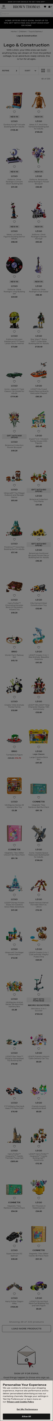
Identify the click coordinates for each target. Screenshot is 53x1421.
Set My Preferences (27, 1409)
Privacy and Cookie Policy (20, 1401)
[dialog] (26, 1400)
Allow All (26, 1416)
